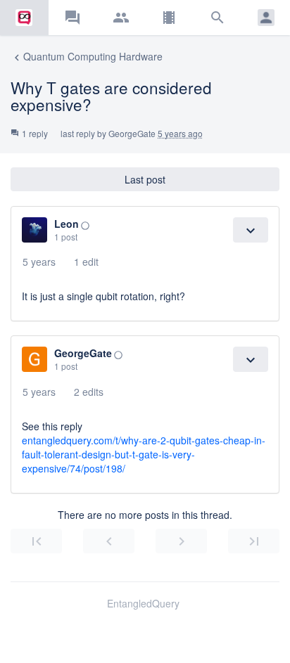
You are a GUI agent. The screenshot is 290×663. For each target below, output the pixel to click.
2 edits (88, 392)
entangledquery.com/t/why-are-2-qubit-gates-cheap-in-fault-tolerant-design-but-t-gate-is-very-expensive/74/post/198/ (143, 454)
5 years (39, 262)
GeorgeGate (132, 133)
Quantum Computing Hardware (87, 56)
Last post (145, 179)
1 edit (86, 262)
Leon (66, 224)
